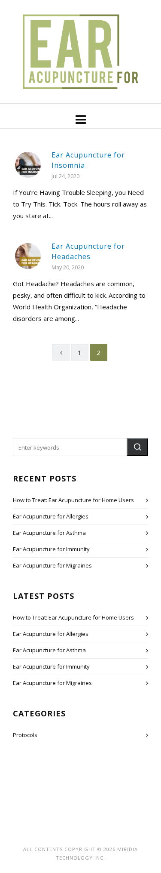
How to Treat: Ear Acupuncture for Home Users (73, 500)
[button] (137, 447)
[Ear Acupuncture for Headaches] (28, 256)
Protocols (25, 735)
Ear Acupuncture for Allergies (50, 516)
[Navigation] (80, 119)
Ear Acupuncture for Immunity (51, 549)
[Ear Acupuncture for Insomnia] (28, 165)
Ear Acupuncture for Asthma (49, 533)
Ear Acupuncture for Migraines (52, 565)
